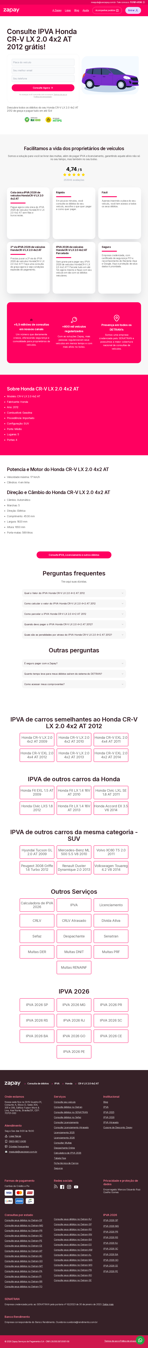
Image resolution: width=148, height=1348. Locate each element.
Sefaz (37, 936)
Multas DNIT (74, 952)
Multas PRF (111, 952)
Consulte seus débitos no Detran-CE (23, 1245)
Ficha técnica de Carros (66, 1163)
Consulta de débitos (38, 1083)
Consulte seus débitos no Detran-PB (73, 1270)
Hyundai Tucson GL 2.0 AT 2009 (37, 852)
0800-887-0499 (17, 1141)
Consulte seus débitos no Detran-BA (73, 1239)
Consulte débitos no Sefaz (67, 1117)
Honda (68, 1083)
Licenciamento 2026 (64, 1137)
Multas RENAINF (74, 967)
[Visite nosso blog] (56, 1187)
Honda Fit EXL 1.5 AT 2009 (37, 792)
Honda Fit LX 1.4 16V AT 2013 (74, 808)
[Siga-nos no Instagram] (69, 1187)
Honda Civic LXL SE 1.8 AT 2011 (110, 792)
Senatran (111, 936)
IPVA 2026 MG (73, 1005)
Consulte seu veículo (64, 1102)
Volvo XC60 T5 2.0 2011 (111, 852)
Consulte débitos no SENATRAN (71, 1112)
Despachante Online (64, 1148)
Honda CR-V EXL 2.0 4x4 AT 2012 (37, 755)
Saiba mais (107, 1304)
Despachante (74, 936)
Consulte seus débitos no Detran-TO (23, 1286)
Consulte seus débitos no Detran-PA (23, 1271)
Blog (76, 10)
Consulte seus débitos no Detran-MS (73, 1265)
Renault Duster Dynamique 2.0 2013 (74, 868)
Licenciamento (111, 905)
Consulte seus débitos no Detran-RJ (72, 1219)
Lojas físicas (15, 1136)
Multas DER (37, 952)
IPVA (74, 905)
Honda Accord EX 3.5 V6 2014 (111, 808)
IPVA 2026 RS (37, 1020)
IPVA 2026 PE (74, 1052)
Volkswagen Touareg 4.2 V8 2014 (111, 868)
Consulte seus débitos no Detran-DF (23, 1220)
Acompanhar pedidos (105, 10)
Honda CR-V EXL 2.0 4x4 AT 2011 (111, 739)
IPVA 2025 (108, 1112)
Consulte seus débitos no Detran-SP (73, 1224)
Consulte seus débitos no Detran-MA (73, 1260)
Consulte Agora (41, 87)
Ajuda (86, 10)
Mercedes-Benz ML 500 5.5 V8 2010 (74, 852)
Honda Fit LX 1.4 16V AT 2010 (74, 792)
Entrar (131, 10)
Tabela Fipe (60, 1158)
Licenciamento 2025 (64, 1132)
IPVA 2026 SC (111, 1020)
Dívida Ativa (111, 920)
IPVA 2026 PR (111, 1005)
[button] (74, 593)
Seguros (58, 1168)
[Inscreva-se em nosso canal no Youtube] (76, 1187)
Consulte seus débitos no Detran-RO (73, 1275)
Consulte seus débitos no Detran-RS (73, 1229)
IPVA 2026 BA (37, 1036)
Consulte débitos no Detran (68, 1107)
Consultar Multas (63, 1142)
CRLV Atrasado (74, 920)
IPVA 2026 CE (111, 1036)
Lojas (68, 10)
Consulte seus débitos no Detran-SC (23, 1235)
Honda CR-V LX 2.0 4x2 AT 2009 (37, 739)
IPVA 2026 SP (37, 1005)
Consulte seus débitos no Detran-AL (72, 1255)
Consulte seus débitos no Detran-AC (23, 1256)
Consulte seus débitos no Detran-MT (24, 1266)
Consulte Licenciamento (66, 1122)
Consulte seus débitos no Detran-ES (72, 1244)
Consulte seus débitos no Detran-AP (23, 1251)
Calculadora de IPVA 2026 (37, 905)
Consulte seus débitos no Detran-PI (23, 1276)
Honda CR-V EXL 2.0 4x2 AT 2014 (111, 755)
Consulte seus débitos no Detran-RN (73, 1234)
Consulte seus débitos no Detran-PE (23, 1240)
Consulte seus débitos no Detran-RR (23, 1281)
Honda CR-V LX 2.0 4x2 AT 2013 (74, 755)
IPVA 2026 (108, 1117)
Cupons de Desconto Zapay (117, 1127)
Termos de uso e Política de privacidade (50, 95)
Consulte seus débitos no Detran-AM (73, 1250)
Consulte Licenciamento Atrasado (71, 1127)
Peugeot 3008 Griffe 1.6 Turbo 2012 (37, 868)
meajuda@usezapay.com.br (23, 1151)
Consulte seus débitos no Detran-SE (72, 1280)
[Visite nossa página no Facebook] (62, 1187)
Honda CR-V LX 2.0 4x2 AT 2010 (74, 739)
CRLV (37, 920)
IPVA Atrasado (111, 1122)
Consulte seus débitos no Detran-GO (24, 1261)
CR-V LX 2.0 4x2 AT (88, 1083)
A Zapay (57, 10)
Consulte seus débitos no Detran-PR (23, 1230)
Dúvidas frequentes (19, 1146)
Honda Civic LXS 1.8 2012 (37, 808)
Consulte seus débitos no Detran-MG (24, 1225)
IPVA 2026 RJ (74, 1020)
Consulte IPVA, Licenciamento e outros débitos (74, 554)
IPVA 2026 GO (74, 1036)
